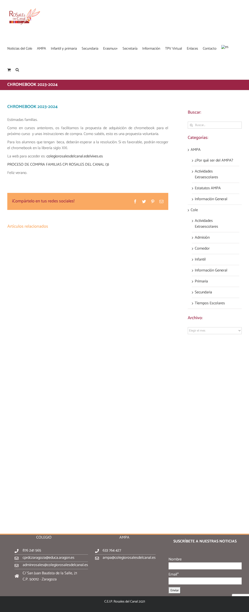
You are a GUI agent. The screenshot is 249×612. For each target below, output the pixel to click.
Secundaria (203, 292)
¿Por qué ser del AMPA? (214, 160)
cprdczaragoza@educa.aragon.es (48, 557)
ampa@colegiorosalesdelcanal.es (129, 557)
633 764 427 (112, 550)
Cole (194, 210)
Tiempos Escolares (210, 303)
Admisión (202, 238)
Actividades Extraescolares (206, 174)
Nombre (175, 559)
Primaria (201, 281)
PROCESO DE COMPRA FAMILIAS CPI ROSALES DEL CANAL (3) (58, 164)
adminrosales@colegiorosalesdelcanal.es (55, 565)
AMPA (196, 150)
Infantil (200, 259)
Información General (211, 199)
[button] (17, 69)
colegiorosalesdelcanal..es (74, 156)
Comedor (202, 249)
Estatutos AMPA (208, 188)
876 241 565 (32, 550)
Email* (174, 574)
